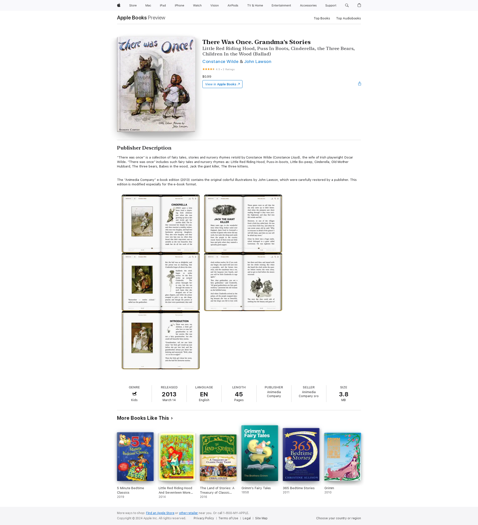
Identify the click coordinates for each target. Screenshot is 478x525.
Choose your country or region (338, 518)
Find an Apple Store (160, 513)
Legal (247, 518)
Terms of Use (228, 518)
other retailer (188, 513)
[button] (347, 5)
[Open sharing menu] (360, 84)
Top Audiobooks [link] (348, 18)
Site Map (261, 518)
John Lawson (257, 61)
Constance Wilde (220, 61)
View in (220, 84)
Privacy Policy (204, 518)
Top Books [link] (322, 18)
